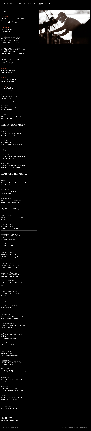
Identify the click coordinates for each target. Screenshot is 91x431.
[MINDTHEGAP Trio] (45, 3)
